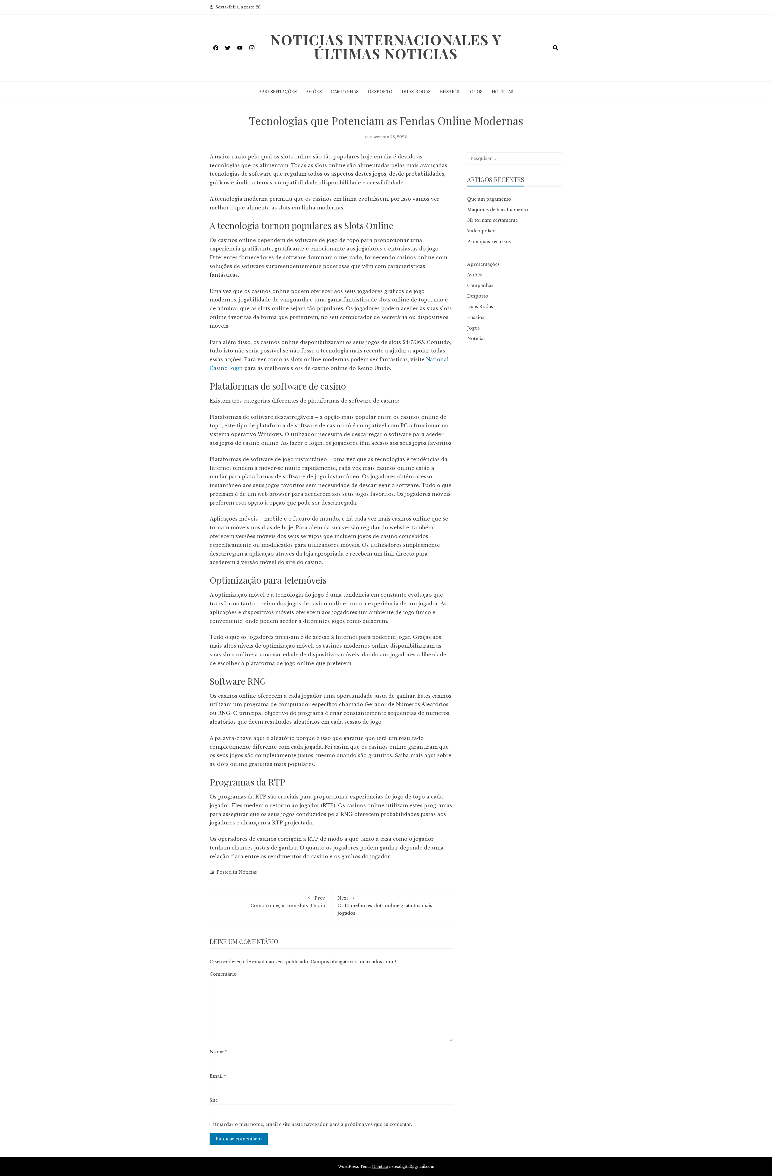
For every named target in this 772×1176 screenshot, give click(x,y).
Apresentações (278, 91)
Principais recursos (489, 241)
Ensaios (450, 91)
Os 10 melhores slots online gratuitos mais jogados (384, 905)
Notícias (503, 91)
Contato (381, 1166)
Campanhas (345, 91)
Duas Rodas (416, 91)
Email (218, 1076)
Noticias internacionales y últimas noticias (386, 46)
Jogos (475, 91)
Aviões (314, 91)
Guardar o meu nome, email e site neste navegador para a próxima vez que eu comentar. (313, 1124)
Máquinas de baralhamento (497, 209)
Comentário (223, 974)
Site (214, 1100)
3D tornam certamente (492, 220)
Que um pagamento (489, 199)
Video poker (481, 231)
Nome (218, 1051)
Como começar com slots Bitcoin (288, 901)
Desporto (380, 91)
